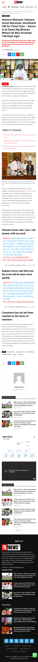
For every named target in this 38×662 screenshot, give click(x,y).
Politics (8, 11)
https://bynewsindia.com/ (19, 389)
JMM (15, 354)
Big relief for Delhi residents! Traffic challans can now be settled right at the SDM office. (24, 413)
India (8, 16)
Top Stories (21, 354)
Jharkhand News (29, 352)
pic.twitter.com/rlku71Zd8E (18, 260)
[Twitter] (14, 54)
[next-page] (6, 432)
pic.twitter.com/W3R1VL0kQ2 (18, 302)
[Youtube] (32, 641)
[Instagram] (11, 641)
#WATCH (7, 238)
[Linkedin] (16, 641)
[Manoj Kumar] (3, 50)
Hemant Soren (28, 191)
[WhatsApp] (22, 54)
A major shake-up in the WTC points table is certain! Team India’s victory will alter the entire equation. (24, 501)
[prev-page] (3, 432)
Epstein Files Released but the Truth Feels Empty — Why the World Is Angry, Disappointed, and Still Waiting (25, 619)
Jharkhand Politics (7, 354)
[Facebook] (9, 54)
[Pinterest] (18, 54)
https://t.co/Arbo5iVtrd (16, 257)
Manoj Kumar (9, 49)
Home (3, 11)
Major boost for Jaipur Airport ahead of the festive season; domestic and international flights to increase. (25, 403)
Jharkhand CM (20, 352)
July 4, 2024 (31, 265)
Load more (18, 530)
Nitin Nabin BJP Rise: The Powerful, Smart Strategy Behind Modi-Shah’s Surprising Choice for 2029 (24, 629)
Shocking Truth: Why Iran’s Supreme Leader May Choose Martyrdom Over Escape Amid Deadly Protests (25, 610)
